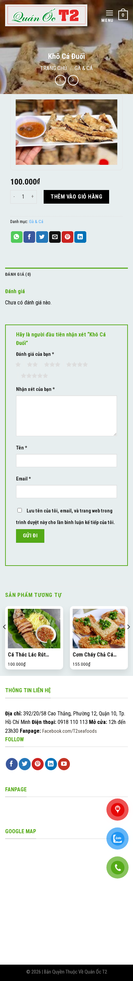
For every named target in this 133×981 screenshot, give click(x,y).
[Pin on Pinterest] (67, 237)
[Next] (128, 640)
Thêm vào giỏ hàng (76, 196)
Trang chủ (53, 68)
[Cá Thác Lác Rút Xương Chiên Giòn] (34, 628)
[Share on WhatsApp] (17, 237)
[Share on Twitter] (42, 237)
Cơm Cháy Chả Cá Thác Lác (93, 655)
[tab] (66, 274)
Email (23, 479)
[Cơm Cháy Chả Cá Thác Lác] (99, 628)
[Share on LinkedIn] (80, 237)
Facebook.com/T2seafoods (69, 731)
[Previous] (4, 640)
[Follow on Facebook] (12, 764)
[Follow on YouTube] (64, 764)
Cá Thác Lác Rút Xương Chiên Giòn (28, 655)
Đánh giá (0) (18, 274)
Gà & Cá (84, 68)
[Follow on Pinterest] (38, 764)
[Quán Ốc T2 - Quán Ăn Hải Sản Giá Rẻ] (46, 15)
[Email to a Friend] (55, 237)
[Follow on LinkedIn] (51, 764)
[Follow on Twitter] (25, 764)
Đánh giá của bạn (35, 354)
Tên (21, 448)
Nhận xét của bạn (35, 389)
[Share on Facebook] (29, 237)
